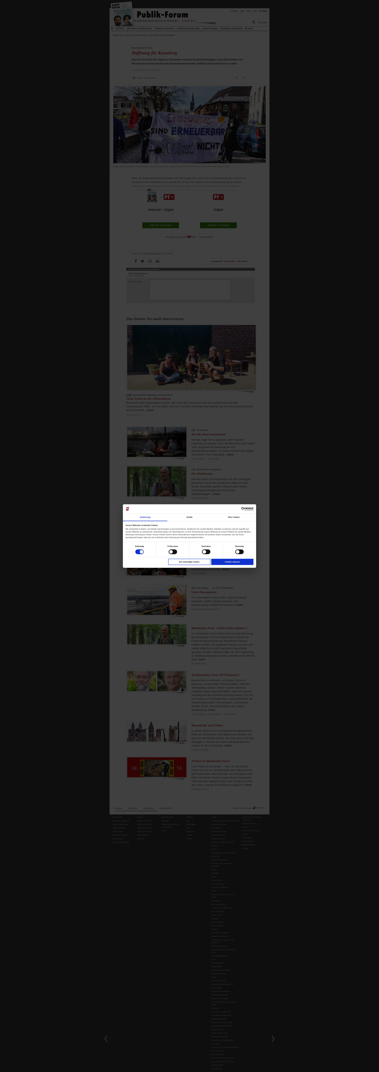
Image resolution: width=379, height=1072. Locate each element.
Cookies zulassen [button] (232, 562)
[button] (139, 546)
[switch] (173, 551)
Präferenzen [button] (172, 546)
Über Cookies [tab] (234, 517)
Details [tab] (190, 517)
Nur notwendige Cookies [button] (189, 562)
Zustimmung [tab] (145, 517)
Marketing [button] (239, 546)
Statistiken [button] (206, 546)
